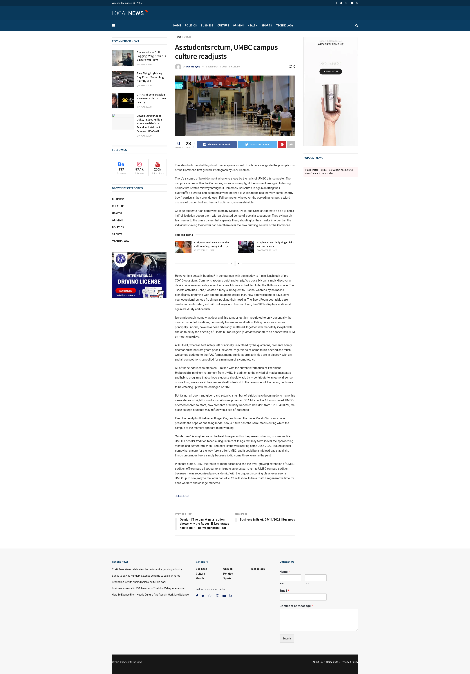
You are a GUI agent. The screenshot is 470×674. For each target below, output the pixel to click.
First (282, 583)
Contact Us (332, 662)
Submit (287, 638)
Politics (191, 25)
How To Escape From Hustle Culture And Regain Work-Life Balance (150, 594)
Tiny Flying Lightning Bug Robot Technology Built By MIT (150, 77)
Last (307, 583)
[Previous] (231, 263)
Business (207, 25)
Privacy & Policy (350, 662)
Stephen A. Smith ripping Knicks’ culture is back (139, 581)
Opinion (238, 25)
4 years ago (145, 64)
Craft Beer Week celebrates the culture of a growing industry (211, 244)
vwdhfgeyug (193, 66)
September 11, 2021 (216, 66)
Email (284, 590)
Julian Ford (182, 496)
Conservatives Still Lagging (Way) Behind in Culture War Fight (151, 56)
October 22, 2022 (205, 250)
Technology (284, 25)
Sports (266, 25)
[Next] (238, 263)
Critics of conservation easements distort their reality (151, 98)
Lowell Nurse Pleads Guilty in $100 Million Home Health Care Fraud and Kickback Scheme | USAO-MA (149, 123)
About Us (317, 662)
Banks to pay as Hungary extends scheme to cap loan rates (146, 575)
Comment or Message (296, 606)
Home (177, 25)
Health (252, 25)
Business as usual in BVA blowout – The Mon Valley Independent (149, 588)
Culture (223, 25)
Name (285, 571)
